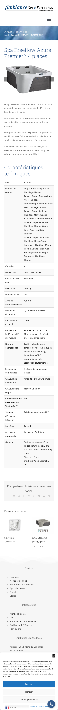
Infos (28, 182)
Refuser (29, 692)
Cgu (12, 617)
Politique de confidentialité (38, 706)
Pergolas (14, 592)
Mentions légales (18, 613)
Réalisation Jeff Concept (21, 625)
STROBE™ (10, 537)
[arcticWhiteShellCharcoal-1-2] (29, 79)
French (12, 707)
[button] (53, 656)
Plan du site (15, 628)
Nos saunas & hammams (22, 584)
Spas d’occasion (17, 588)
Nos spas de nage (18, 580)
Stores (13, 595)
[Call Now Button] (51, 704)
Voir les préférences (29, 699)
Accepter (29, 684)
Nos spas (14, 577)
